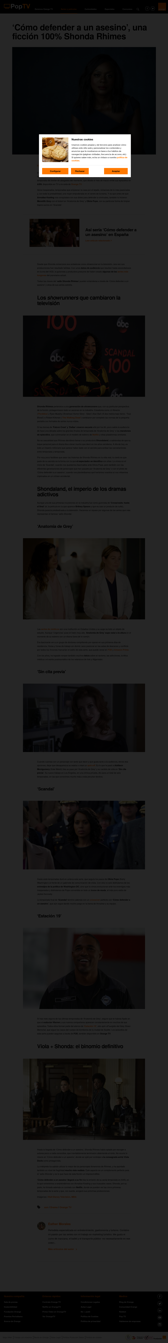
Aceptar (116, 171)
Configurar (55, 171)
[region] (85, 155)
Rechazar (80, 171)
